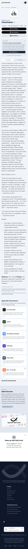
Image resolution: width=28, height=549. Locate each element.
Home (3, 7)
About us (9, 488)
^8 (7, 272)
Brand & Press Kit (10, 499)
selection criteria (10, 304)
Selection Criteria (10, 493)
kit (18, 545)
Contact (15, 545)
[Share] (14, 22)
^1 (21, 73)
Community (7, 7)
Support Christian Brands (12, 513)
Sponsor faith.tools (7, 406)
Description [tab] (8, 59)
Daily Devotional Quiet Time (13, 25)
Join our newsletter (11, 443)
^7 (13, 265)
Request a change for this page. (7, 294)
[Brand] (14, 471)
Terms (5, 545)
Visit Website (15, 35)
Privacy (10, 545)
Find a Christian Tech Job (12, 509)
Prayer (21, 25)
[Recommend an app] (23, 3)
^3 (8, 126)
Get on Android (15, 32)
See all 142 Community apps (9, 380)
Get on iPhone (15, 28)
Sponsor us (9, 497)
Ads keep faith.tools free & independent (14, 55)
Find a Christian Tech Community (14, 507)
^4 (9, 142)
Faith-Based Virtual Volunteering (14, 511)
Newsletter (9, 495)
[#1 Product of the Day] (14, 529)
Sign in (22, 545)
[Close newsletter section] (25, 435)
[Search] (25, 3)
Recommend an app (11, 490)
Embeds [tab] (20, 59)
